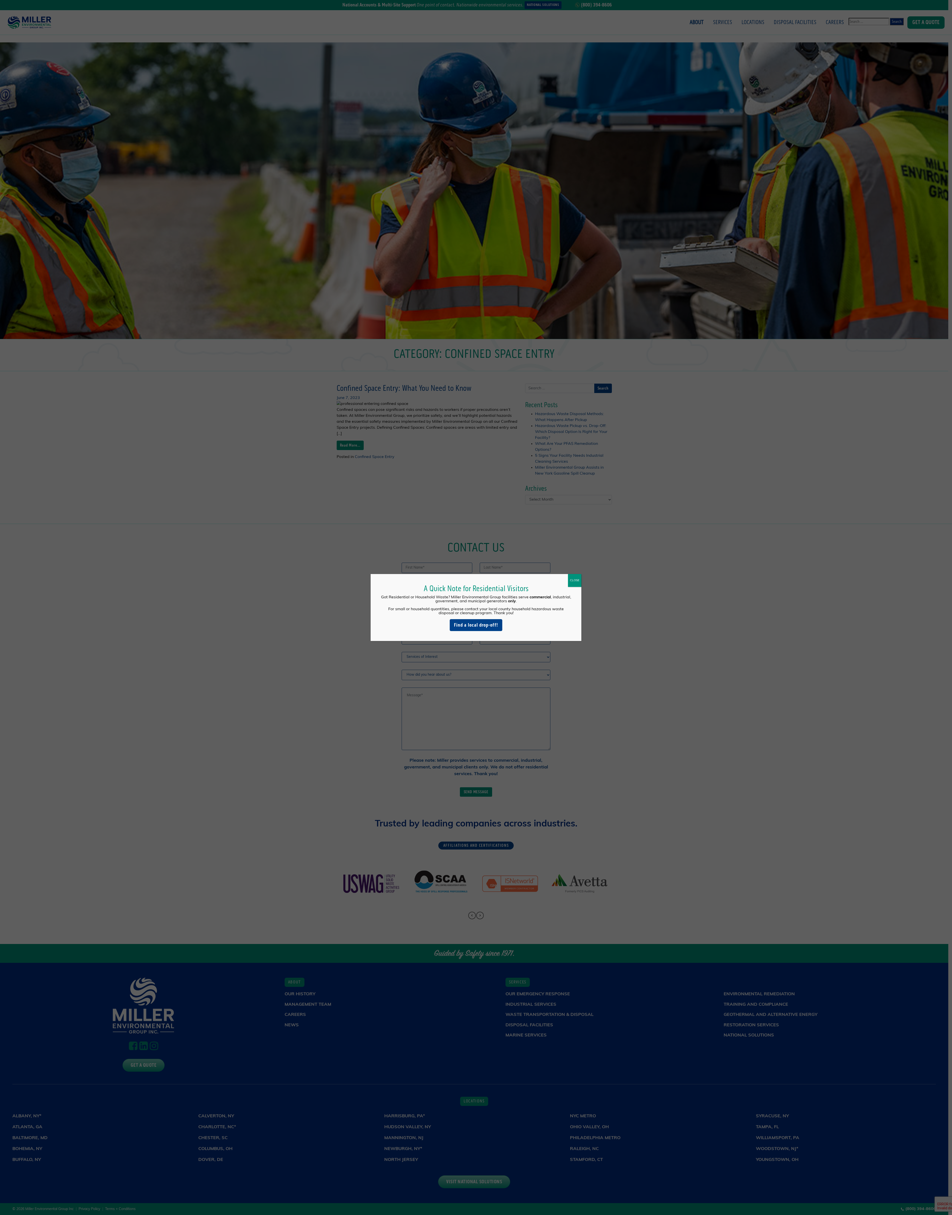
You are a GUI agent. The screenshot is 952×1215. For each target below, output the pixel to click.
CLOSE (574, 580)
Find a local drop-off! (476, 625)
